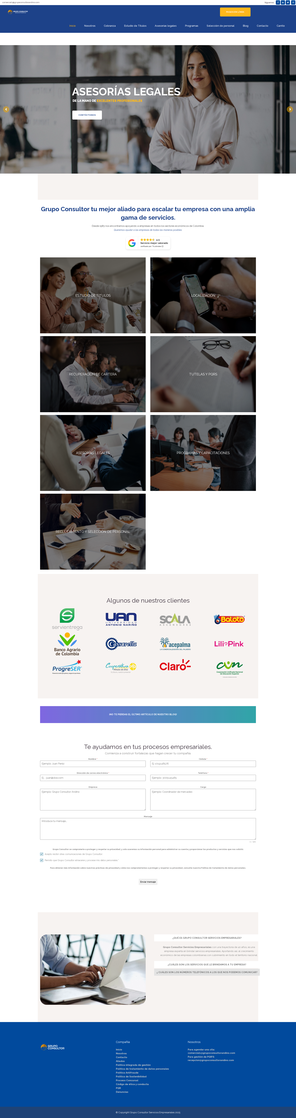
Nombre (92, 759)
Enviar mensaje (148, 882)
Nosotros (121, 1053)
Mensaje (148, 816)
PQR (118, 1088)
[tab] (207, 937)
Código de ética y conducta (132, 1084)
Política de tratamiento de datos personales (142, 1068)
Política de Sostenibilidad (131, 1076)
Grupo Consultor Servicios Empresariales (152, 1112)
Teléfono (203, 773)
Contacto (121, 1057)
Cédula (203, 759)
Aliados (120, 1061)
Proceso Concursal (127, 1080)
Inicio (119, 1049)
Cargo (203, 787)
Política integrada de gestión (133, 1065)
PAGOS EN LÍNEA (235, 12)
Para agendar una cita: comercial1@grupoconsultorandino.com (211, 1051)
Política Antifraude (127, 1072)
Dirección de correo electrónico (93, 773)
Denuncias (122, 1092)
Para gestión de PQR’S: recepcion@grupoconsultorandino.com (211, 1058)
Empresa (93, 787)
